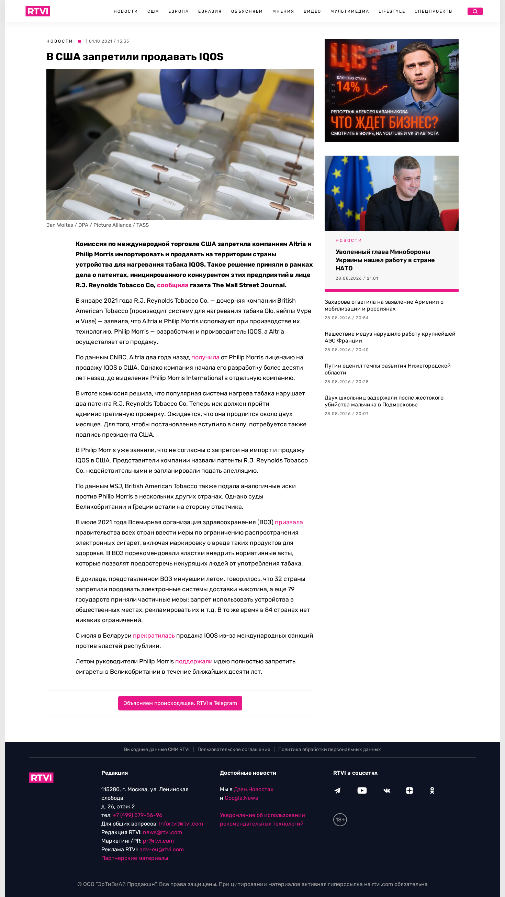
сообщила (173, 285)
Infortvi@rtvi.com (181, 823)
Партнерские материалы (134, 858)
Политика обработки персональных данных (329, 749)
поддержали (194, 661)
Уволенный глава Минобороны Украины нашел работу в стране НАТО (385, 260)
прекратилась (154, 635)
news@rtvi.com (162, 832)
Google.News (241, 798)
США (153, 11)
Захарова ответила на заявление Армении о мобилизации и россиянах (384, 305)
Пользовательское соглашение (234, 749)
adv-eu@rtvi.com (161, 849)
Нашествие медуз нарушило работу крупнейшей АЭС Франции (390, 337)
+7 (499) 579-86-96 (137, 815)
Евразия (210, 11)
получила (205, 357)
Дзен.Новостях (253, 789)
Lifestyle (392, 11)
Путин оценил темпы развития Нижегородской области (388, 369)
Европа (178, 11)
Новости (126, 11)
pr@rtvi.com (158, 841)
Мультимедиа (349, 11)
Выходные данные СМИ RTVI (157, 749)
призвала (289, 522)
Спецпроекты (434, 11)
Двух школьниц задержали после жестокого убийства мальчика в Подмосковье (384, 401)
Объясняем (247, 11)
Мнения (283, 11)
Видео (312, 11)
